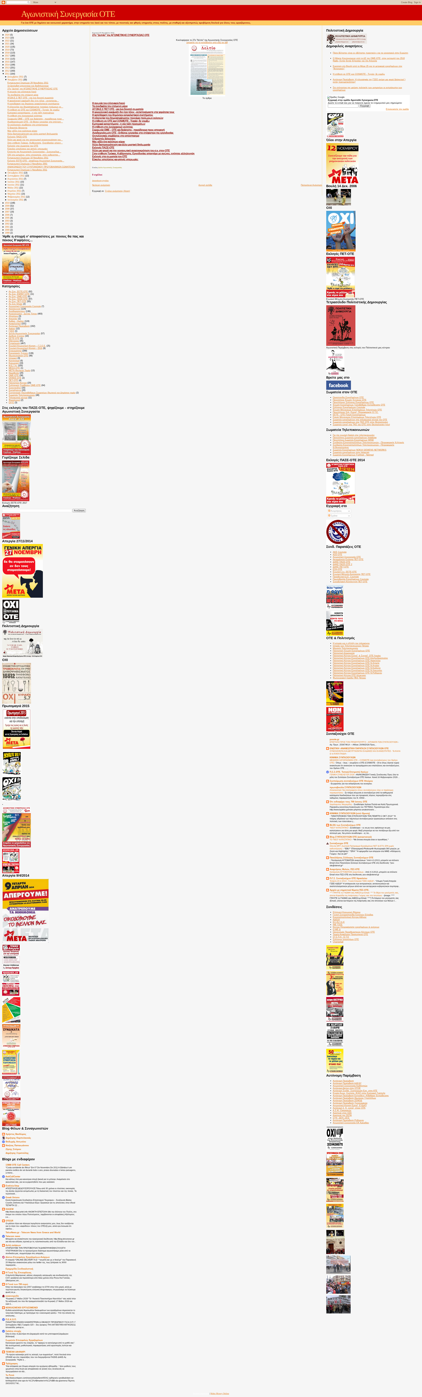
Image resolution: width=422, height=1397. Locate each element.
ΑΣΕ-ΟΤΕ (337, 554)
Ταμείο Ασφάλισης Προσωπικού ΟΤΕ (350, 934)
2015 (7, 62)
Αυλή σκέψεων (13, 1245)
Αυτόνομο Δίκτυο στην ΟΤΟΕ (347, 1088)
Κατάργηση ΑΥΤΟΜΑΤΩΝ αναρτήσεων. (347, 872)
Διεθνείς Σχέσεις (16, 336)
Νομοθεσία (14, 373)
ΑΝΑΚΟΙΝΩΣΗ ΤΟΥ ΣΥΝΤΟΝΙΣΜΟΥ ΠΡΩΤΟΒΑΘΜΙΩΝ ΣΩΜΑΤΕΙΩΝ (41, 167)
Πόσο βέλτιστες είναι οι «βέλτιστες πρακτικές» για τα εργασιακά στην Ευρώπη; (370, 53)
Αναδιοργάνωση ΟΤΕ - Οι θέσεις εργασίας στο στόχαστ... (35, 122)
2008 (7, 209)
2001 (7, 227)
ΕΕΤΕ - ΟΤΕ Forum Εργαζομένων (349, 414)
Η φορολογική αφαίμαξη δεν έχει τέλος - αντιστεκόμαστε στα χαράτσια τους (133, 112)
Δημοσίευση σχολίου (100, 181)
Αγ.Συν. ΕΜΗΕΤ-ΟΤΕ (19, 294)
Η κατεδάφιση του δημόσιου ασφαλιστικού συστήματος (33, 103)
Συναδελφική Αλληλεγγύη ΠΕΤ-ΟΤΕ (350, 581)
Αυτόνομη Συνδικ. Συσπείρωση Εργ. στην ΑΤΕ (355, 1090)
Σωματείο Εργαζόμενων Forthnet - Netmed (353, 455)
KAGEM (10, 1209)
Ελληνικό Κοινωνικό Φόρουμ (346, 912)
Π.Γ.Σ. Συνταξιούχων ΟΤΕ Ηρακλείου (348, 878)
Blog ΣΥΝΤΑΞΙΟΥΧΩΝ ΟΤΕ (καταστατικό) (351, 837)
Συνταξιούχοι (15, 390)
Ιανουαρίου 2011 (15, 200)
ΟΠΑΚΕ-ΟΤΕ (15, 378)
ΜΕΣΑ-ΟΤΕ (14, 368)
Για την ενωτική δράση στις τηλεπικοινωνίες (354, 435)
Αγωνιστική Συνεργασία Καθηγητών (350, 1086)
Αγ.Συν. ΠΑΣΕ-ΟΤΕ (18, 299)
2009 (7, 206)
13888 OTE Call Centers (18, 1165)
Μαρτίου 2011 (14, 194)
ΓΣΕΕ (11, 331)
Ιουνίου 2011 (14, 185)
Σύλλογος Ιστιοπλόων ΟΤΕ (346, 939)
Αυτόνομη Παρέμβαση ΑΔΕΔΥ (347, 1083)
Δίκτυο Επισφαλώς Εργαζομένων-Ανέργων (28, 1257)
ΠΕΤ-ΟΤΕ (13, 380)
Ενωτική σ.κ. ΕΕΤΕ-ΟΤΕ (345, 572)
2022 (7, 40)
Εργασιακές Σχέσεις (18, 353)
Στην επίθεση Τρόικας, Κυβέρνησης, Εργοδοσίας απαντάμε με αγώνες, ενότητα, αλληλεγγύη (143, 153)
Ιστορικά (13, 358)
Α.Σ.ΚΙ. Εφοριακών (342, 1110)
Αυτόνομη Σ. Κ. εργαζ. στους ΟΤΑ (349, 1108)
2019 (7, 50)
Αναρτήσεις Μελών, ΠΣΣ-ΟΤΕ (345, 869)
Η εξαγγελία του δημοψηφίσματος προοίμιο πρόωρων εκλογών (127, 118)
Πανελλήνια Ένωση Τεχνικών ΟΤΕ (349, 400)
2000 (7, 230)
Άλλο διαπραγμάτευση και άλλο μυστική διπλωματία (32, 134)
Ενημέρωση (14, 343)
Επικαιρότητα (15, 350)
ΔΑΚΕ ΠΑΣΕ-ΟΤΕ (341, 562)
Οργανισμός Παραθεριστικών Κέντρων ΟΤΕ (354, 932)
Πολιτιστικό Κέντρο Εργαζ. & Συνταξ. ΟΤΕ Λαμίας (357, 655)
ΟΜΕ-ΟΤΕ (14, 375)
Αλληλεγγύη (14, 309)
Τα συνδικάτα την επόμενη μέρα (22, 95)
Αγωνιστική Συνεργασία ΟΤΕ (68, 14)
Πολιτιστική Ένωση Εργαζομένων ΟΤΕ (351, 650)
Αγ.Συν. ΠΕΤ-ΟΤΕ (17, 301)
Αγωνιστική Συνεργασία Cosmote (25, 306)
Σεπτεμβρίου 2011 (16, 176)
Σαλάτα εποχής (13, 1331)
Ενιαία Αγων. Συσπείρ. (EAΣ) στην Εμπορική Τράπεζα (359, 1093)
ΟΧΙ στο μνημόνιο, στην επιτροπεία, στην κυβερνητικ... (33, 155)
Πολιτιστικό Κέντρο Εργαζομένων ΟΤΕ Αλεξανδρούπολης (360, 658)
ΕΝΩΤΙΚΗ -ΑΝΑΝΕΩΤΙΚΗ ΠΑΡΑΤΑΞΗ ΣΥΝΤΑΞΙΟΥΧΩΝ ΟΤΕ (359, 748)
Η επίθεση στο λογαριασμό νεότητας (24, 115)
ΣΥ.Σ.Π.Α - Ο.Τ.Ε (341, 937)
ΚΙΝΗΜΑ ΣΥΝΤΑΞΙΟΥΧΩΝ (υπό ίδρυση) (350, 813)
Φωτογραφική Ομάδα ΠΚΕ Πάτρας (349, 678)
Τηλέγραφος (12, 1363)
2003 (7, 221)
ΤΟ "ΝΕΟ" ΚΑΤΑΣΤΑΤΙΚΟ (341, 839)
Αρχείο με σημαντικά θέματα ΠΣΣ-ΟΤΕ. (349, 890)
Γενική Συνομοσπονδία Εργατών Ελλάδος (353, 914)
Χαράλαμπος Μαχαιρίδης (341, 804)
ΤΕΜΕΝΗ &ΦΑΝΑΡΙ (15, 1352)
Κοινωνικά (14, 363)
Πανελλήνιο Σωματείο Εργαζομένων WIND (353, 440)
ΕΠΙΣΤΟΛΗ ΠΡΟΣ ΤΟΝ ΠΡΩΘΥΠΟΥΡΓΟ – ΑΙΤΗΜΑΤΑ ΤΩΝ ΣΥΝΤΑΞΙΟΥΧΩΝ (364, 742)
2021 (7, 43)
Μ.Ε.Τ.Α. (13, 365)
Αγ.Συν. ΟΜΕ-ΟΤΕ (18, 296)
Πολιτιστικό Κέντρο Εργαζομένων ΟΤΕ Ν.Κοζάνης (357, 668)
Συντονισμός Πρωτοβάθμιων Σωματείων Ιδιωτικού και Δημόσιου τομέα (42, 392)
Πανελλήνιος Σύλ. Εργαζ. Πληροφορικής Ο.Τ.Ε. (355, 412)
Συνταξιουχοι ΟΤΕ (339, 843)
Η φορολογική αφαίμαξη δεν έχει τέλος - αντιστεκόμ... (33, 101)
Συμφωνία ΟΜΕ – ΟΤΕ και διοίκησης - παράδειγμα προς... (35, 119)
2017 (7, 55)
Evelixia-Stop (12, 1186)
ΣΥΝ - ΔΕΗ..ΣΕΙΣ (341, 1118)
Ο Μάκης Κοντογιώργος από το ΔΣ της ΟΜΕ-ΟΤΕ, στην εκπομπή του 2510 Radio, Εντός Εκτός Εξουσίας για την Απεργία (369, 59)
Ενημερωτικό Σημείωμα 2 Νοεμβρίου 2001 (27, 163)
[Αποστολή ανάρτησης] (92, 164)
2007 (7, 212)
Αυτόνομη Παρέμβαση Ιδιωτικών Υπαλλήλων (354, 1098)
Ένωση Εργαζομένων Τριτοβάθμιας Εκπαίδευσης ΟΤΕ (359, 405)
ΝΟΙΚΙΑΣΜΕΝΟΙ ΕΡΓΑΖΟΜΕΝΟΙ (22, 1307)
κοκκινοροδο (12, 1296)
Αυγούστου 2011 (15, 179)
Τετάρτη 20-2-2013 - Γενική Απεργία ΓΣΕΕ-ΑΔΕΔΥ (352, 881)
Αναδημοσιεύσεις (17, 311)
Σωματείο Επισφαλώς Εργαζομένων (24, 1340)
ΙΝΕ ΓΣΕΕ (338, 924)
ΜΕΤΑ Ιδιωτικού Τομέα (19, 370)
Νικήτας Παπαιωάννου (17, 1145)
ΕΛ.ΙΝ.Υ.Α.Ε (339, 922)
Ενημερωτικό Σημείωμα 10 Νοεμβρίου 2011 (27, 158)
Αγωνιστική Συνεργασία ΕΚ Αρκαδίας (351, 1123)
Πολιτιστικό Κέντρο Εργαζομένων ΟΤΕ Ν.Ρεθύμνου (357, 673)
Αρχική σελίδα (205, 185)
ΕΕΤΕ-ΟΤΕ (14, 338)
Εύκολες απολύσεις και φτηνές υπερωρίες (27, 149)
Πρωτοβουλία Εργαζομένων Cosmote (351, 579)
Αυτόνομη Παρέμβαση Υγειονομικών (350, 1103)
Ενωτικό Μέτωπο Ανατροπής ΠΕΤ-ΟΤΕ (352, 574)
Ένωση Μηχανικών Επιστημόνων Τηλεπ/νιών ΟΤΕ (357, 410)
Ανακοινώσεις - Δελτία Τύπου (23, 313)
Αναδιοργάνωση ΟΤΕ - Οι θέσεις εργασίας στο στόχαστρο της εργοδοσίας (132, 132)
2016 (7, 59)
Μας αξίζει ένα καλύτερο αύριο (22, 131)
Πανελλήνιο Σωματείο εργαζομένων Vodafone (355, 437)
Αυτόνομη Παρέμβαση (19, 326)
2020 (7, 47)
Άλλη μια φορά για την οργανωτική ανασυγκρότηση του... (35, 139)
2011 (7, 74)
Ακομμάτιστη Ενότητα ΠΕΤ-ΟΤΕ (348, 559)
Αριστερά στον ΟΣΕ (342, 1113)
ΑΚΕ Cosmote (340, 552)
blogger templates (201, 1393)
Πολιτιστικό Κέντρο (18, 383)
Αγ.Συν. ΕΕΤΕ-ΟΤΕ (18, 291)
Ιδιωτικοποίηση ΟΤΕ (18, 355)
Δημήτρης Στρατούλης (17, 1153)
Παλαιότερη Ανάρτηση (311, 185)
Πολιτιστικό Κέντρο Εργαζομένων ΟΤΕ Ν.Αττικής (356, 663)
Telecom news (13, 1236)
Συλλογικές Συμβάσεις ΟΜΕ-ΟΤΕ (25, 385)
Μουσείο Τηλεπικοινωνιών (345, 648)
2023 (7, 38)
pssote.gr (334, 739)
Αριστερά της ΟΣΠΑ (342, 1115)
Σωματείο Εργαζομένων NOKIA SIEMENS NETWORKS (359, 450)
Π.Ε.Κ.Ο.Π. (11, 1319)
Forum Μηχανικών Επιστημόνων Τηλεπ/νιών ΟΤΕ (357, 417)
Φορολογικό (14, 400)
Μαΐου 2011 (13, 188)
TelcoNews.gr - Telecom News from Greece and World (33, 1232)
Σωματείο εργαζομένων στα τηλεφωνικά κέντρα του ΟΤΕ (360, 419)
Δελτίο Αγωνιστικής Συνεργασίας (24, 333)
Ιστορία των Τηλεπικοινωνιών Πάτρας (351, 646)
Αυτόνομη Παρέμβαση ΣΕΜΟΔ (347, 1100)
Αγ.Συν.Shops (15, 304)
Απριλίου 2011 (14, 191)
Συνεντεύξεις (15, 388)
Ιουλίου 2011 (14, 182)
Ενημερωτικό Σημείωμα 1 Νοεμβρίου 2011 (27, 170)
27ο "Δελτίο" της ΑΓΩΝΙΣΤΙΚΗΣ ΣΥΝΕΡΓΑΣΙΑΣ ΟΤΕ (32, 88)
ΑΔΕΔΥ (336, 919)
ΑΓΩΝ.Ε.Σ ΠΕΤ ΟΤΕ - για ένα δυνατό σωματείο (30, 98)
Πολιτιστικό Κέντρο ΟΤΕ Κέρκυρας (349, 675)
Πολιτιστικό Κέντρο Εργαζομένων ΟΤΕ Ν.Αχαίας (356, 665)
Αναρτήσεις (336, 511)
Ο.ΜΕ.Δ (337, 929)
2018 (7, 52)
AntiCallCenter (13, 1176)
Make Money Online (220, 1393)
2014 (7, 64)
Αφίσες (12, 328)
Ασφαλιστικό (15, 323)
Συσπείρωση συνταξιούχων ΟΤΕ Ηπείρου (351, 781)
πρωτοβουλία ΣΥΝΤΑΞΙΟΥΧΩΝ (345, 787)
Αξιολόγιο (13, 316)
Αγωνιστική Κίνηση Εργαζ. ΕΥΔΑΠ (349, 1105)
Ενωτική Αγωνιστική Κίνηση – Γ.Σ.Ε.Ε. (27, 346)
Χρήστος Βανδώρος (16, 1134)
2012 (7, 71)
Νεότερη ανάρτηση (101, 185)
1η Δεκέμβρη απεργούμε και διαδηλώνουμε (28, 86)
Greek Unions (12, 1197)
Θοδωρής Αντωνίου (16, 1141)
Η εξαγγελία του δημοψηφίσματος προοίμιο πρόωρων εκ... (35, 107)
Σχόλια (333, 515)
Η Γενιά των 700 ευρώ (17, 1284)
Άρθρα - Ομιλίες (16, 321)
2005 (7, 218)
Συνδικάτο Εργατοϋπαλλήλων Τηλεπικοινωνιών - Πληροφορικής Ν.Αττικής (368, 442)
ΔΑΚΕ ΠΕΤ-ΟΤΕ (341, 567)
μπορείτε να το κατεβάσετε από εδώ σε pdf (207, 42)
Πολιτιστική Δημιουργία (344, 653)
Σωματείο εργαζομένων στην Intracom (351, 452)
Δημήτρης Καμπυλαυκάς (18, 1138)
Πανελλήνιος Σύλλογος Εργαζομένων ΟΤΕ (353, 402)
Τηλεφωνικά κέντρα (18, 397)
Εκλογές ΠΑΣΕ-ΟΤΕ (17, 137)
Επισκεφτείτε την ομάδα (397, 109)
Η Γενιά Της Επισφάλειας (18, 1272)
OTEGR (9, 1221)
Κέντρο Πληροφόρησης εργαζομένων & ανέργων (356, 927)
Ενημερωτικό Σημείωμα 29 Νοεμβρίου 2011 (27, 83)
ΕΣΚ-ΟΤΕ (337, 569)
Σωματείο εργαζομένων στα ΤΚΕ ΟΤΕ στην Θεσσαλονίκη (360, 422)
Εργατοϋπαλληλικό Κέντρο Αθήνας (349, 917)
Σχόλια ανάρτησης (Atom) (117, 191)
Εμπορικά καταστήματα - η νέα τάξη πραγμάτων (30, 113)
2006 (7, 215)
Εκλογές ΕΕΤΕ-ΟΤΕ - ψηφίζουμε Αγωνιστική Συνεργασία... (35, 161)
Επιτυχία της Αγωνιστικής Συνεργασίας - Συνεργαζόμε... (34, 151)
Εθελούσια (14, 341)
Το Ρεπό (10, 1375)
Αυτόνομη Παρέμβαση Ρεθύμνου (348, 1120)
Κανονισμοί (14, 360)
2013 (7, 67)
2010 (7, 203)
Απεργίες (13, 318)
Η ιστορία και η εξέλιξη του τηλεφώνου (351, 643)
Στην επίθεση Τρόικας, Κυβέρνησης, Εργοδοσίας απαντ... (35, 143)
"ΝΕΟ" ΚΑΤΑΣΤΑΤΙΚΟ (339, 828)
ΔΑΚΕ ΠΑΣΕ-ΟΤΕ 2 (342, 564)
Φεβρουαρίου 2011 (16, 197)
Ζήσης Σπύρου (13, 1149)
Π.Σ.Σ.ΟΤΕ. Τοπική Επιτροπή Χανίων (349, 772)
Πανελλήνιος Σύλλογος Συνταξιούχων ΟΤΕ (351, 857)
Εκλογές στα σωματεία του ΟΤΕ (22, 146)
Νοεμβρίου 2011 (15, 79)
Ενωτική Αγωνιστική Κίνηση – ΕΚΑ (25, 348)
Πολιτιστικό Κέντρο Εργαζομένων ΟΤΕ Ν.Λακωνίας (357, 670)
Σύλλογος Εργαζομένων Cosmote (349, 407)
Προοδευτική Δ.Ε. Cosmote (346, 576)
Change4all (338, 942)
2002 (7, 224)
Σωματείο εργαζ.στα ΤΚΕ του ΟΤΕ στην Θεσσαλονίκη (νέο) (361, 424)
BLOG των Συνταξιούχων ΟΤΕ (345, 825)
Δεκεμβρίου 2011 (15, 76)
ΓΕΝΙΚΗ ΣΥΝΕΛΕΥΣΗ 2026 (342, 774)
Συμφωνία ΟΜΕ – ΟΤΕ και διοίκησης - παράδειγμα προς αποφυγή (128, 129)
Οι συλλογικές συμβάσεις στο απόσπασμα (27, 125)
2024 (7, 35)
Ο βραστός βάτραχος (17, 127)
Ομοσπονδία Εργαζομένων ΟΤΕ (348, 397)
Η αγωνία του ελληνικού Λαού (21, 91)
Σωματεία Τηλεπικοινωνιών (22, 395)
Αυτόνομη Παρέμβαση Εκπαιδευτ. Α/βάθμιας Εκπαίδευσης (361, 1095)
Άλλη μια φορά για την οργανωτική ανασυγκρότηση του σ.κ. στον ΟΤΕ (131, 150)
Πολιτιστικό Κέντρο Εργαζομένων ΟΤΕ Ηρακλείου (356, 660)
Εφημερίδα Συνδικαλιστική (19, 1269)
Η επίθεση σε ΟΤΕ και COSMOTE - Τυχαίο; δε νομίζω (33, 110)
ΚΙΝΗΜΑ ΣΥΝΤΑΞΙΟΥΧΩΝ (342, 757)
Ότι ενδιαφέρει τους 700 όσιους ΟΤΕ (348, 801)
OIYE (11, 402)
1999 (7, 233)
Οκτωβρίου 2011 (15, 173)
